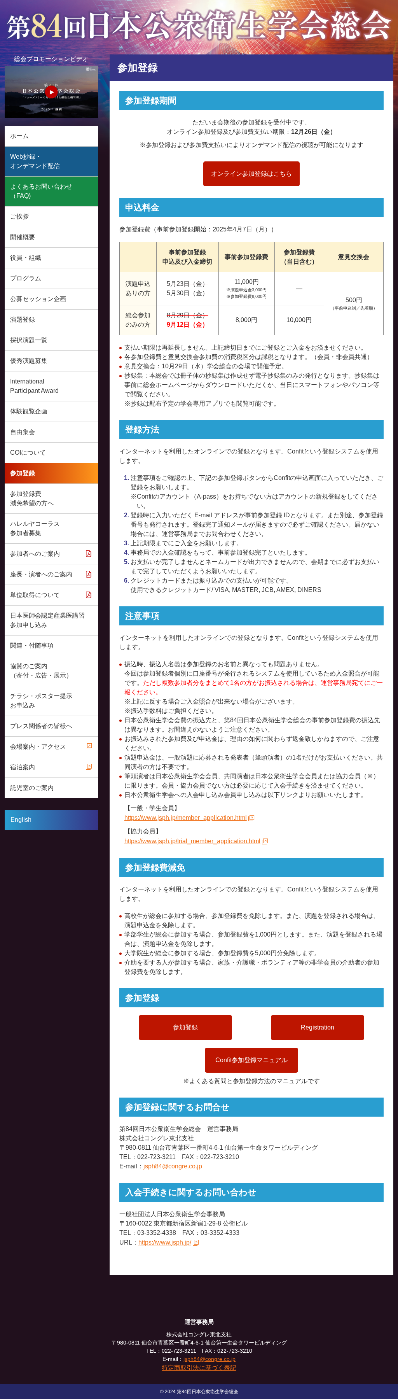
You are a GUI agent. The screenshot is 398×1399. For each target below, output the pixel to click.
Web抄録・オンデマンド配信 (35, 161)
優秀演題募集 (28, 360)
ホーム (19, 136)
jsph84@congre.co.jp (172, 1166)
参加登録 (22, 473)
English (20, 819)
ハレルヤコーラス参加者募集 (35, 528)
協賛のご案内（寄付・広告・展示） (41, 671)
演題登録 (22, 319)
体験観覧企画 (28, 411)
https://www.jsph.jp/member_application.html (185, 817)
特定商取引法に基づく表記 (199, 1367)
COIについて (28, 452)
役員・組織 (25, 257)
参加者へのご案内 (35, 553)
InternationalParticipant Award (34, 386)
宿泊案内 (22, 767)
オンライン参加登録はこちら (251, 173)
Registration (317, 1027)
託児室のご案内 (32, 787)
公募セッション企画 (38, 299)
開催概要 (22, 237)
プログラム (25, 278)
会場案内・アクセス (38, 746)
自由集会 (22, 432)
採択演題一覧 (28, 340)
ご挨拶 (19, 216)
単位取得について (35, 595)
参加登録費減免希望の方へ (32, 498)
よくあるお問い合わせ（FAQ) (41, 191)
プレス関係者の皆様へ (41, 726)
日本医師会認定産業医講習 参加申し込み (47, 620)
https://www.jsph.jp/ (164, 1242)
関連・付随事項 (32, 645)
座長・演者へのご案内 (41, 574)
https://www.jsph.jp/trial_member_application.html (192, 841)
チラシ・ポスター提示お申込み (41, 701)
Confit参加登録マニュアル (251, 1060)
